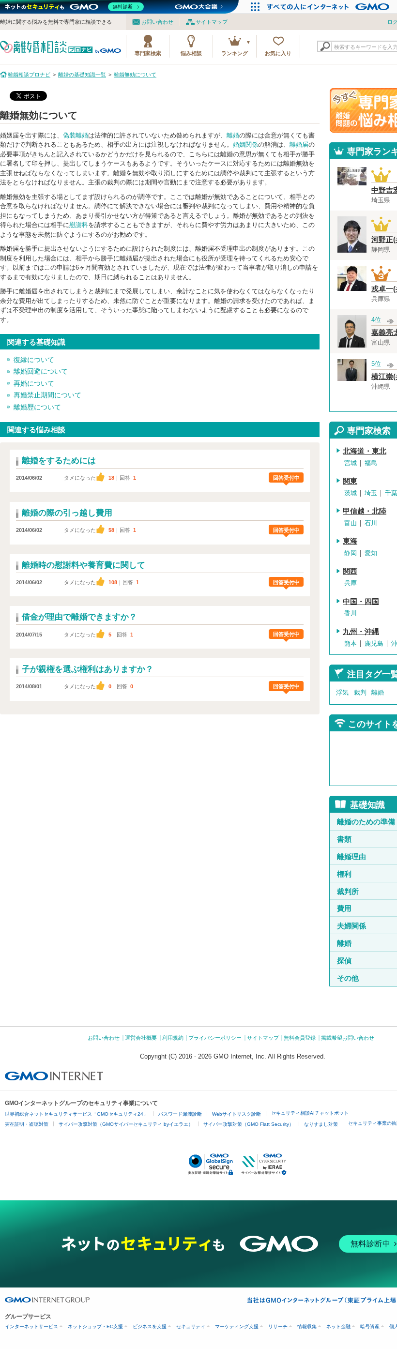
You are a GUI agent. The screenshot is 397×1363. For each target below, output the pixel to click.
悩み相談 (191, 53)
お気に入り (278, 53)
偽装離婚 (75, 135)
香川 (350, 613)
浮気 (342, 692)
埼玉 (371, 493)
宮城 (350, 463)
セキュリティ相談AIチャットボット (310, 1113)
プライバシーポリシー (215, 1038)
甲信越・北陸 (364, 511)
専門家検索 (148, 53)
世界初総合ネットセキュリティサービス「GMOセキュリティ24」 (76, 1114)
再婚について (34, 383)
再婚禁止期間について (47, 395)
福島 (371, 463)
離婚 (233, 135)
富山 (350, 523)
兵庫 (350, 583)
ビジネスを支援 (150, 1326)
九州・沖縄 (361, 632)
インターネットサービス (31, 1326)
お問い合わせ (157, 22)
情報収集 (307, 1326)
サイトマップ (212, 22)
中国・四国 (361, 602)
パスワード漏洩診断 (180, 1114)
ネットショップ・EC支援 (95, 1326)
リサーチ (278, 1326)
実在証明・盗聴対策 (26, 1124)
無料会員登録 (300, 1038)
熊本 (350, 643)
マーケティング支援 (237, 1326)
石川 (371, 523)
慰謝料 (78, 224)
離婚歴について (37, 407)
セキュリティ (190, 1326)
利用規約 (172, 1038)
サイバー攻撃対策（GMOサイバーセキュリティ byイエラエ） (126, 1124)
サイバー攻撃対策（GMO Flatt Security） (248, 1124)
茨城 (350, 493)
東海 (350, 541)
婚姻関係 (245, 144)
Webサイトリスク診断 (236, 1114)
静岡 (350, 553)
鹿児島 (374, 643)
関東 (350, 481)
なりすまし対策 (321, 1124)
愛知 (371, 553)
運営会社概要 (141, 1038)
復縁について (34, 359)
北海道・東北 (364, 451)
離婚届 (299, 144)
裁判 (360, 692)
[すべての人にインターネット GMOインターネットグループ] (329, 7)
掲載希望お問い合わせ (347, 1038)
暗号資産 (370, 1326)
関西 (350, 571)
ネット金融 (338, 1326)
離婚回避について (41, 371)
